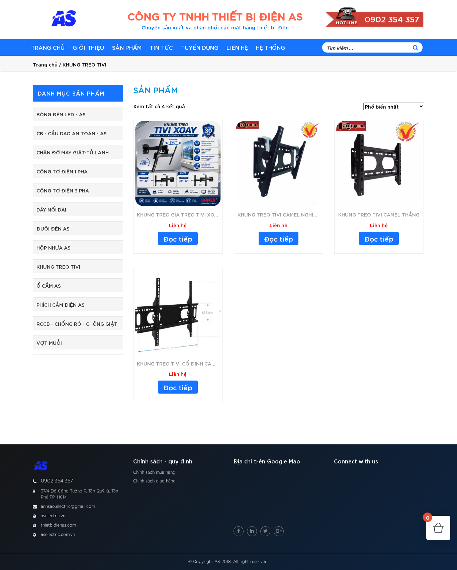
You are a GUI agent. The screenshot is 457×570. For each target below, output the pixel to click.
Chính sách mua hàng (154, 472)
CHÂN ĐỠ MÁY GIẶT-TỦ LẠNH (72, 152)
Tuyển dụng (199, 47)
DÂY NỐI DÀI (51, 209)
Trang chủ (48, 47)
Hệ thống (270, 47)
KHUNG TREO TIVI (58, 266)
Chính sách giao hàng (154, 481)
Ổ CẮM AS (48, 285)
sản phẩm (127, 47)
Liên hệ (237, 47)
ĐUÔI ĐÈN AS (53, 228)
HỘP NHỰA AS (53, 247)
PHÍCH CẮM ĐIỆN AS (60, 304)
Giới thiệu (88, 47)
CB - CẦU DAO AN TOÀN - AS (71, 133)
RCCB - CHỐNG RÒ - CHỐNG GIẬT (76, 323)
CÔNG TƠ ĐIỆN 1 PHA (62, 171)
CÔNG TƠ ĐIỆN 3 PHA (62, 190)
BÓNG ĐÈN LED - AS (61, 114)
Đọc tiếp (177, 238)
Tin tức (161, 47)
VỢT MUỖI (49, 342)
